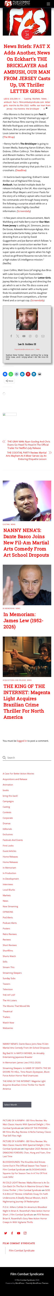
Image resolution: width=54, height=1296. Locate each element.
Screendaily (24, 211)
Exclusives (8, 834)
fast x (15, 102)
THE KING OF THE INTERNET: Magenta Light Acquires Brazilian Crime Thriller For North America (26, 701)
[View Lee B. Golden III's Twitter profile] (17, 336)
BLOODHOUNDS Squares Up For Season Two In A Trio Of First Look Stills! (25, 1173)
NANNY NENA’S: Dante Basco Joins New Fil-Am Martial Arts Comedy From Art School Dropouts (26, 542)
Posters (6, 928)
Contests (7, 812)
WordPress (19, 1283)
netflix (33, 105)
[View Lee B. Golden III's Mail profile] (42, 336)
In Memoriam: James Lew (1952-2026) (23, 620)
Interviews (8, 884)
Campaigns (8, 801)
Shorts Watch (9, 956)
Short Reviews (10, 945)
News (44, 98)
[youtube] (18, 1232)
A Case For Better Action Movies (18, 773)
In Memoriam (9, 608)
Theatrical (7, 1011)
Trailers (6, 1017)
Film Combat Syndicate (19, 1243)
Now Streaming (10, 906)
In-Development (11, 878)
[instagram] (25, 1232)
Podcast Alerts (10, 922)
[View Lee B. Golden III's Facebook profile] (11, 336)
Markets (36, 98)
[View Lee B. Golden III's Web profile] (36, 336)
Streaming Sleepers (12, 972)
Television (8, 989)
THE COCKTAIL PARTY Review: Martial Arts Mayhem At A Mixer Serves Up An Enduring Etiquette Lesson (26, 456)
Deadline (21, 170)
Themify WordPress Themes (37, 1283)
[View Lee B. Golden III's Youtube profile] (23, 336)
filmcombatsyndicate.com (31, 102)
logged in (22, 740)
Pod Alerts (8, 917)
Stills (5, 961)
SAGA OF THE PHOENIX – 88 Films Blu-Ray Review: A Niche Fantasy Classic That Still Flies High (27, 1132)
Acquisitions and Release (14, 680)
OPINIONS (8, 911)
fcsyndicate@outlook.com (24, 349)
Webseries (8, 1028)
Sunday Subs (9, 978)
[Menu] (48, 4)
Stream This (8, 967)
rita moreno (19, 108)
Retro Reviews (10, 934)
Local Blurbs (9, 889)
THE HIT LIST (9, 994)
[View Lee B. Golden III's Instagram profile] (30, 336)
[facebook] (12, 1232)
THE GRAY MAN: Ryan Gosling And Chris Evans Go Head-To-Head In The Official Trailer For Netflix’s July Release (28, 445)
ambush (8, 102)
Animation (8, 784)
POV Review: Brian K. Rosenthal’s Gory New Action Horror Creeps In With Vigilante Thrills (26, 1218)
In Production (9, 873)
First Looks (8, 845)
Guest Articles (9, 851)
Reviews (7, 939)
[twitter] (5, 1232)
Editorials (7, 828)
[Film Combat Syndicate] (17, 7)
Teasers (6, 983)
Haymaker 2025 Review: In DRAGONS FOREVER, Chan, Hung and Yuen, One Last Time (27, 1152)
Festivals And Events (13, 840)
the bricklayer (32, 108)
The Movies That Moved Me (16, 1005)
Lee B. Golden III (12, 98)
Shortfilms (8, 950)
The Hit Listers (10, 1000)
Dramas (7, 823)
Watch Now (8, 1022)
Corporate (8, 817)
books (6, 790)
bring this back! (10, 795)
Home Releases (10, 856)
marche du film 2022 (19, 105)
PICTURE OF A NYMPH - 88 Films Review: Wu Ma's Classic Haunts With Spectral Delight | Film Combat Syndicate (26, 1124)
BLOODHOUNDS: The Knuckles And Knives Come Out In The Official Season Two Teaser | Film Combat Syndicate (25, 1165)
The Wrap (8, 137)
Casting (27, 98)
